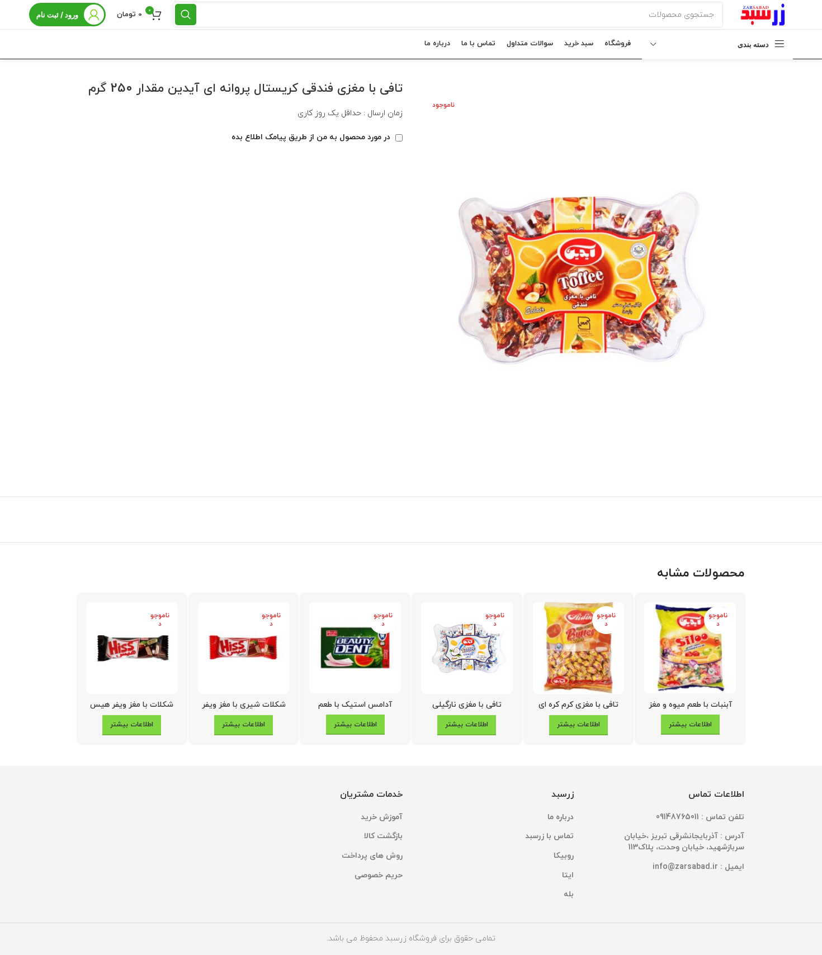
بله (569, 894)
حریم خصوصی (379, 875)
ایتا (568, 875)
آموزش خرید (382, 817)
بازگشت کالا (383, 836)
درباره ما (560, 817)
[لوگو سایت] (763, 13)
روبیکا (564, 855)
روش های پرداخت (372, 855)
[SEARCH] (185, 14)
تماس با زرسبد (549, 836)
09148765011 (677, 817)
